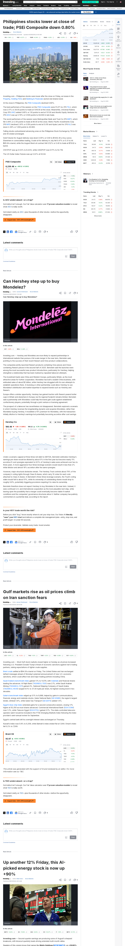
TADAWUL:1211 (16, 686)
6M (17, 172)
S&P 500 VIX (87, 59)
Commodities (27, 8)
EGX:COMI (68, 708)
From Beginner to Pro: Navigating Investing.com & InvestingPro (98, 180)
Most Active (86, 136)
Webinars (87, 174)
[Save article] (65, 33)
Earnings (92, 8)
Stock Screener (76, 5)
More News (97, 123)
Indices (85, 21)
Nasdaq (85, 55)
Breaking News (8, 8)
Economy (56, 8)
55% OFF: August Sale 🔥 (90, 2)
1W (10, 172)
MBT (69, 119)
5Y (23, 172)
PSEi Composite (34, 103)
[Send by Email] (40, 231)
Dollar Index (86, 62)
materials (54, 681)
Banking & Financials (34, 99)
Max (27, 172)
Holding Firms (16, 99)
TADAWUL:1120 (39, 683)
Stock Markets (36, 8)
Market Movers (89, 131)
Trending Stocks (89, 192)
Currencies (19, 8)
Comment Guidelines (9, 261)
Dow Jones (86, 49)
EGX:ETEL (34, 710)
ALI (69, 124)
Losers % (104, 136)
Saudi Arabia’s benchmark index (16, 681)
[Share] (60, 33)
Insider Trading (74, 8)
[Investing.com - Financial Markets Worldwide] (11, 2)
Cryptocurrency (65, 8)
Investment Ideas (101, 8)
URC (13, 112)
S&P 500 (85, 52)
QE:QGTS (47, 701)
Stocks (108, 21)
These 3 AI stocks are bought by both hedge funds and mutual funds (101, 106)
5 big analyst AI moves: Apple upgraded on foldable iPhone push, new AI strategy (100, 88)
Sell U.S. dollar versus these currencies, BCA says (98, 78)
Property (6, 99)
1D (7, 172)
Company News (84, 8)
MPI (8, 124)
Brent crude (7, 671)
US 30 (85, 43)
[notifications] (117, 2)
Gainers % (96, 136)
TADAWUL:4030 (11, 689)
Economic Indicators (47, 8)
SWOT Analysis (111, 8)
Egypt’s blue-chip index (12, 705)
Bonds (102, 21)
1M (13, 172)
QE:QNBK (56, 698)
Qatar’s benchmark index (13, 695)
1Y (20, 172)
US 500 (85, 46)
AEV (8, 115)
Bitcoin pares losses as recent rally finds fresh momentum (100, 115)
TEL (68, 107)
